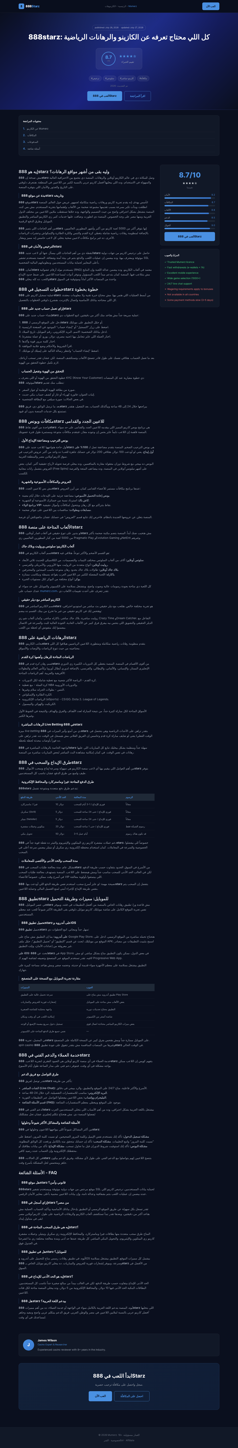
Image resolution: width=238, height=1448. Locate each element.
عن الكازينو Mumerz (37, 128)
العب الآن (211, 6)
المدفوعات (32, 141)
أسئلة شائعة (34, 148)
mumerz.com (48, 591)
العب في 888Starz (105, 95)
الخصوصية (116, 1440)
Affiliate (130, 1440)
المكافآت (31, 135)
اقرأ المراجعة (137, 96)
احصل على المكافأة (132, 1396)
